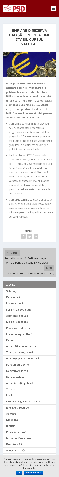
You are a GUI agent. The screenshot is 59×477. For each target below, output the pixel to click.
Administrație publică (19, 383)
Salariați (11, 291)
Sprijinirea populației (19, 309)
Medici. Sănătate (17, 322)
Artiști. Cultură (15, 450)
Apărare (11, 413)
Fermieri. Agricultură (19, 334)
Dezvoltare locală (17, 371)
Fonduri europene (17, 364)
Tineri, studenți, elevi (19, 352)
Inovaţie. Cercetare (18, 438)
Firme (10, 340)
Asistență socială (17, 315)
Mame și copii (15, 303)
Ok (19, 473)
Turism (10, 389)
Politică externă (16, 432)
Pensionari (13, 297)
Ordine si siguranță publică (23, 401)
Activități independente (21, 346)
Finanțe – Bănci (15, 444)
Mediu (10, 395)
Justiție (10, 426)
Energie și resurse (17, 407)
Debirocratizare (16, 377)
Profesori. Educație (18, 328)
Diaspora (12, 420)
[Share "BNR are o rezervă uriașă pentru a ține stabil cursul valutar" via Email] (36, 236)
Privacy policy (33, 473)
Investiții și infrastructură (22, 358)
